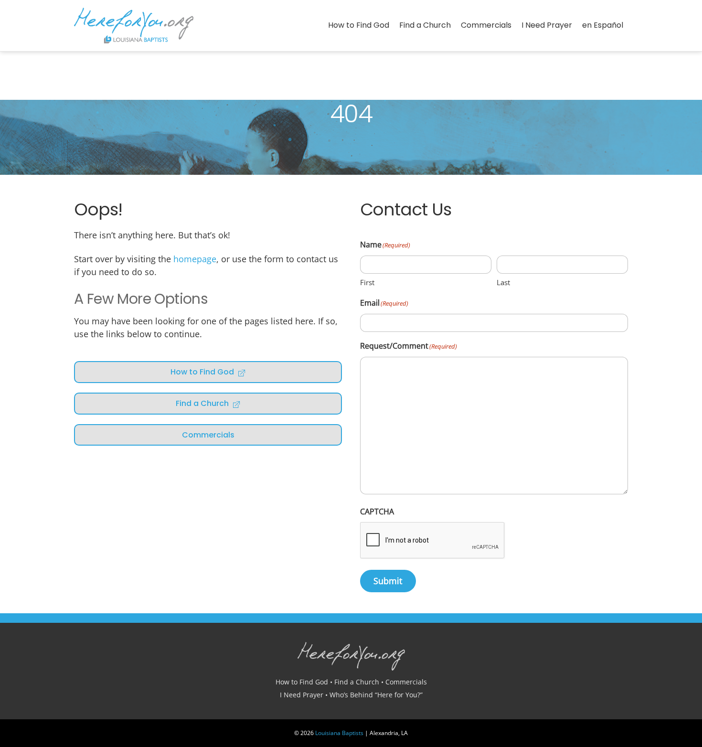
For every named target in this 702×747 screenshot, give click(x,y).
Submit (387, 581)
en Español (602, 25)
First (367, 282)
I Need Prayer (546, 25)
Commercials (486, 25)
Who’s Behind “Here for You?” (376, 694)
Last (503, 282)
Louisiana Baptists (339, 733)
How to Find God (358, 25)
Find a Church (425, 25)
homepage (194, 259)
